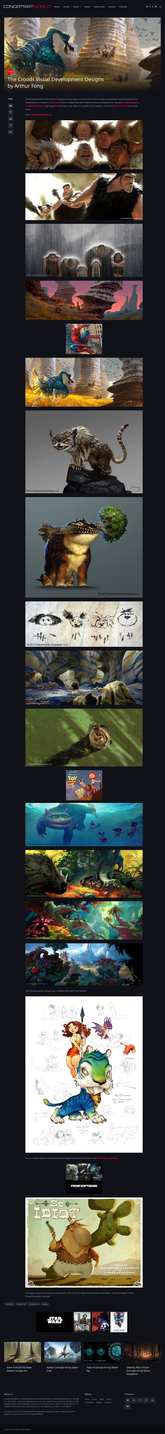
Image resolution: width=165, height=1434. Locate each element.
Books (87, 6)
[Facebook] (10, 125)
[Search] (160, 6)
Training (123, 6)
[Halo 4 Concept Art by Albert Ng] (102, 1352)
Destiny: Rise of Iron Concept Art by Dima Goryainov (138, 1371)
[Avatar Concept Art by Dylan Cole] (62, 1352)
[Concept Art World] (27, 6)
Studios (111, 6)
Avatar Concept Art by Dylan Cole (62, 1369)
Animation (10, 1304)
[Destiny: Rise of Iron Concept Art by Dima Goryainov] (142, 1352)
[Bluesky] (10, 105)
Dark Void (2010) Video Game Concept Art (19, 1369)
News (76, 6)
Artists (66, 6)
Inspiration (99, 6)
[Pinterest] (10, 112)
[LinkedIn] (10, 131)
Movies (45, 1304)
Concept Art (21, 1304)
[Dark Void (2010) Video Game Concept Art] (22, 1352)
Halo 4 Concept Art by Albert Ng (102, 1369)
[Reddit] (10, 118)
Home (56, 6)
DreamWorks (34, 1304)
